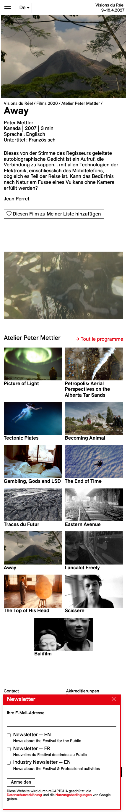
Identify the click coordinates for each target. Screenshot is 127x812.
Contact (11, 691)
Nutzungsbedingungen (74, 795)
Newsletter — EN (47, 737)
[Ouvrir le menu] (7, 7)
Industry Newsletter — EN (56, 765)
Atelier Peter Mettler (80, 103)
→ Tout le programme (99, 339)
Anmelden (21, 782)
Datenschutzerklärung (24, 795)
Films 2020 (47, 103)
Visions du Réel (18, 103)
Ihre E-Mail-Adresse (25, 713)
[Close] (112, 699)
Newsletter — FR (50, 751)
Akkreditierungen (82, 691)
